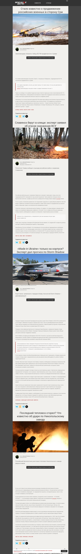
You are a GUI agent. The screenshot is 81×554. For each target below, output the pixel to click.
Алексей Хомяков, (29, 162)
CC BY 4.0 (25, 285)
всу (30, 109)
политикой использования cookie (41, 550)
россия (31, 536)
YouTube (58, 198)
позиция (54, 498)
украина (18, 400)
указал (18, 350)
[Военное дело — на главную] (21, 3)
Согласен (64, 551)
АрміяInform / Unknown (19, 285)
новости (38, 3)
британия (30, 400)
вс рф (26, 109)
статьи (48, 3)
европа (36, 400)
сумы (17, 109)
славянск (29, 235)
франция (24, 400)
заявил (18, 88)
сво (33, 109)
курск (21, 109)
